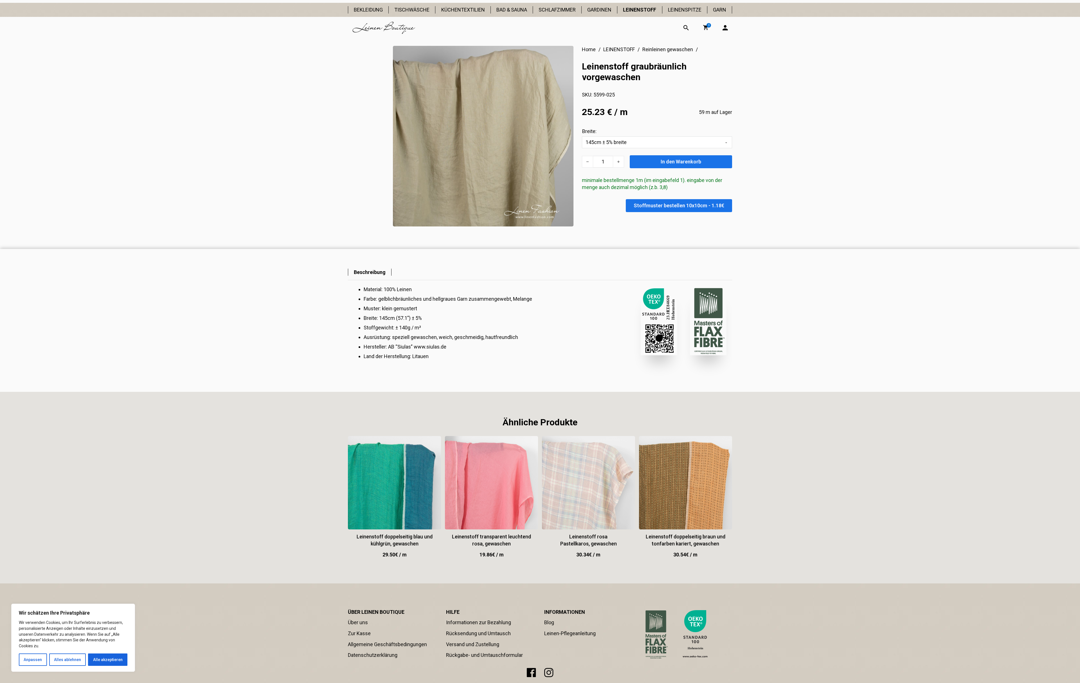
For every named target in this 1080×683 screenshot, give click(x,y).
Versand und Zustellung (472, 644)
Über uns (358, 622)
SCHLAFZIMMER (557, 10)
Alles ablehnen (67, 659)
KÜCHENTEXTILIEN (463, 10)
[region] (73, 638)
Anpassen (33, 659)
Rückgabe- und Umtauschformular (484, 655)
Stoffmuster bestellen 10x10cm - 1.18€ (679, 205)
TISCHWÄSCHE (411, 10)
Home (589, 49)
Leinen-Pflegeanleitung (570, 633)
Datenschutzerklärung (372, 655)
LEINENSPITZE (684, 10)
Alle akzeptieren (108, 659)
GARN (719, 10)
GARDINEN (599, 10)
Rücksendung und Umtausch (478, 633)
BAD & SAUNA (511, 10)
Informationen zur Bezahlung (478, 622)
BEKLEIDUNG (368, 10)
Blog (549, 622)
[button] (705, 27)
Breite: (589, 131)
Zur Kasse (359, 633)
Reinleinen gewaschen (667, 49)
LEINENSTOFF (639, 10)
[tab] (370, 272)
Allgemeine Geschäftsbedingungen (387, 644)
